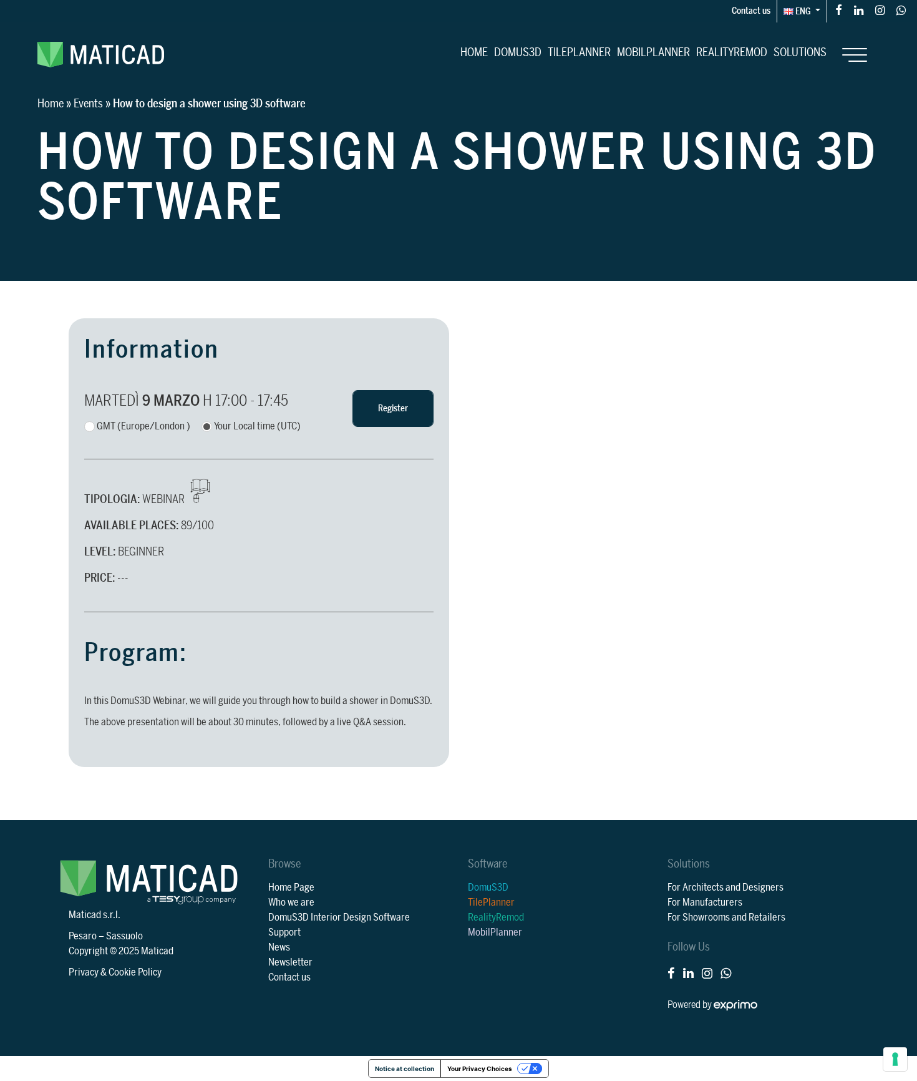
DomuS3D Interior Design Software (339, 917)
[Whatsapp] (901, 9)
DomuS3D (517, 52)
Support (284, 932)
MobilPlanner (653, 52)
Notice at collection (404, 1068)
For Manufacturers (704, 902)
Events (88, 103)
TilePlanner (579, 52)
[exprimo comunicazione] (735, 1005)
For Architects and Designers (725, 887)
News (279, 947)
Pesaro (83, 936)
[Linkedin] (858, 9)
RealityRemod (731, 52)
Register (393, 408)
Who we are (291, 902)
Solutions (800, 52)
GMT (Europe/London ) (143, 426)
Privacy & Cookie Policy (115, 972)
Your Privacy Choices (479, 1068)
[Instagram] (879, 9)
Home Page (291, 887)
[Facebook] (838, 9)
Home (474, 52)
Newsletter (290, 962)
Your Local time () (257, 426)
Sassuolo (124, 936)
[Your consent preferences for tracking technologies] (895, 1059)
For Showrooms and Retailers (726, 917)
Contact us (751, 11)
